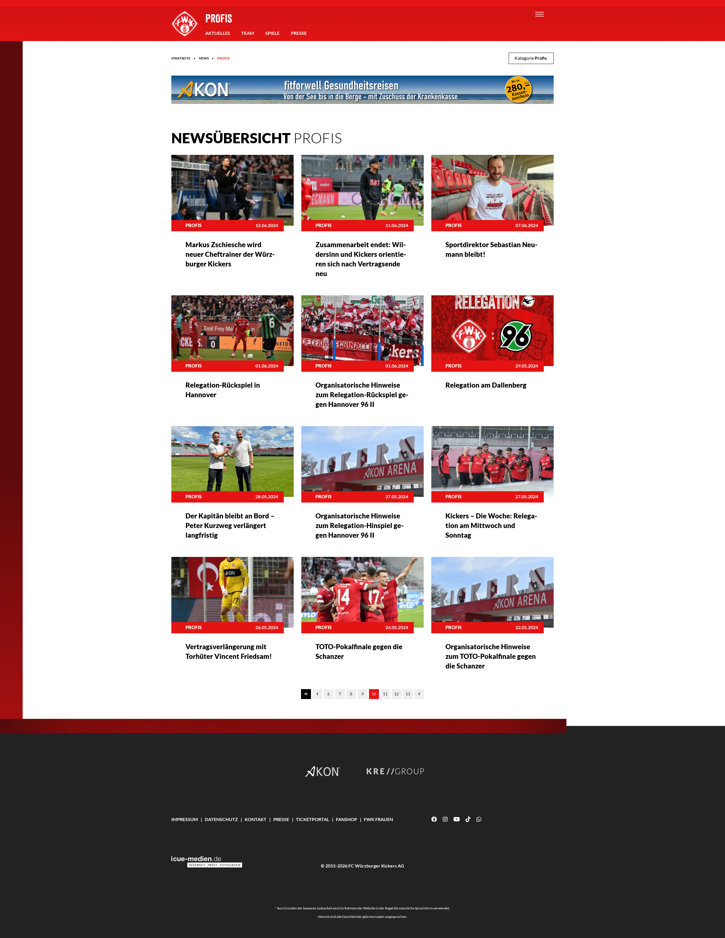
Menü (539, 14)
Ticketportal (312, 819)
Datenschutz (221, 819)
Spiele (272, 33)
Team (247, 33)
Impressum (184, 819)
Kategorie (531, 58)
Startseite (180, 58)
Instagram (445, 819)
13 (408, 693)
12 (396, 693)
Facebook (434, 819)
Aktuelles (217, 33)
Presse (299, 33)
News (204, 58)
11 (385, 693)
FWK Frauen (378, 819)
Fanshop (346, 819)
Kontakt (255, 819)
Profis (218, 18)
